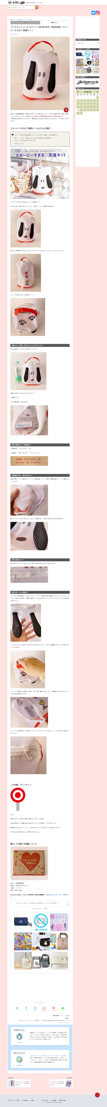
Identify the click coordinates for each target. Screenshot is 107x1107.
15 (98, 103)
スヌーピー (30, 1020)
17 (81, 107)
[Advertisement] (40, 986)
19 (88, 107)
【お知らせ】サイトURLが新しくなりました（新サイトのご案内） (48, 1055)
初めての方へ (45, 1100)
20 (91, 107)
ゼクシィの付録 (64, 1015)
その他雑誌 (25, 1100)
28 (94, 110)
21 (94, 107)
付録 (57, 1020)
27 (91, 110)
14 (94, 103)
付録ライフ (17, 143)
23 (78, 110)
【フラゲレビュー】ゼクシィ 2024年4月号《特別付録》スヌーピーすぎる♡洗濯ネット (37, 903)
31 (81, 113)
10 (81, 103)
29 (98, 110)
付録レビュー (64, 1020)
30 (78, 113)
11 (85, 103)
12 (88, 103)
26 (88, 110)
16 (78, 107)
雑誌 (45, 1020)
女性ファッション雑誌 (13, 1100)
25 (85, 110)
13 (91, 103)
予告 (25, 22)
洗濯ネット (39, 1020)
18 (85, 107)
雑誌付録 (51, 1020)
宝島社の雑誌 (62, 1100)
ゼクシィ (22, 1020)
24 (81, 110)
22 (98, 107)
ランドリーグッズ (64, 1022)
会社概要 (54, 1100)
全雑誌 (32, 1100)
